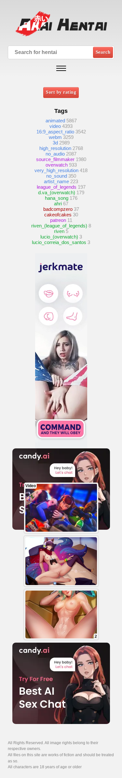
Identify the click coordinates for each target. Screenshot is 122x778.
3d (55, 142)
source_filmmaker (55, 159)
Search (103, 52)
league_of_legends (56, 187)
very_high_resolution (56, 170)
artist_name (56, 181)
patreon (58, 220)
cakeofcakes (58, 214)
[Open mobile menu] (61, 68)
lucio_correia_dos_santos (59, 242)
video (55, 126)
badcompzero (58, 209)
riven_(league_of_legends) (59, 225)
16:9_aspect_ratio (55, 131)
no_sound (56, 176)
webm (55, 137)
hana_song (56, 198)
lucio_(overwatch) (59, 236)
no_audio (55, 154)
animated (55, 120)
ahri (58, 203)
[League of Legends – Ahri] (61, 561)
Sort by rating (61, 92)
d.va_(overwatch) (56, 192)
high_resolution (55, 148)
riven (59, 231)
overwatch (57, 165)
